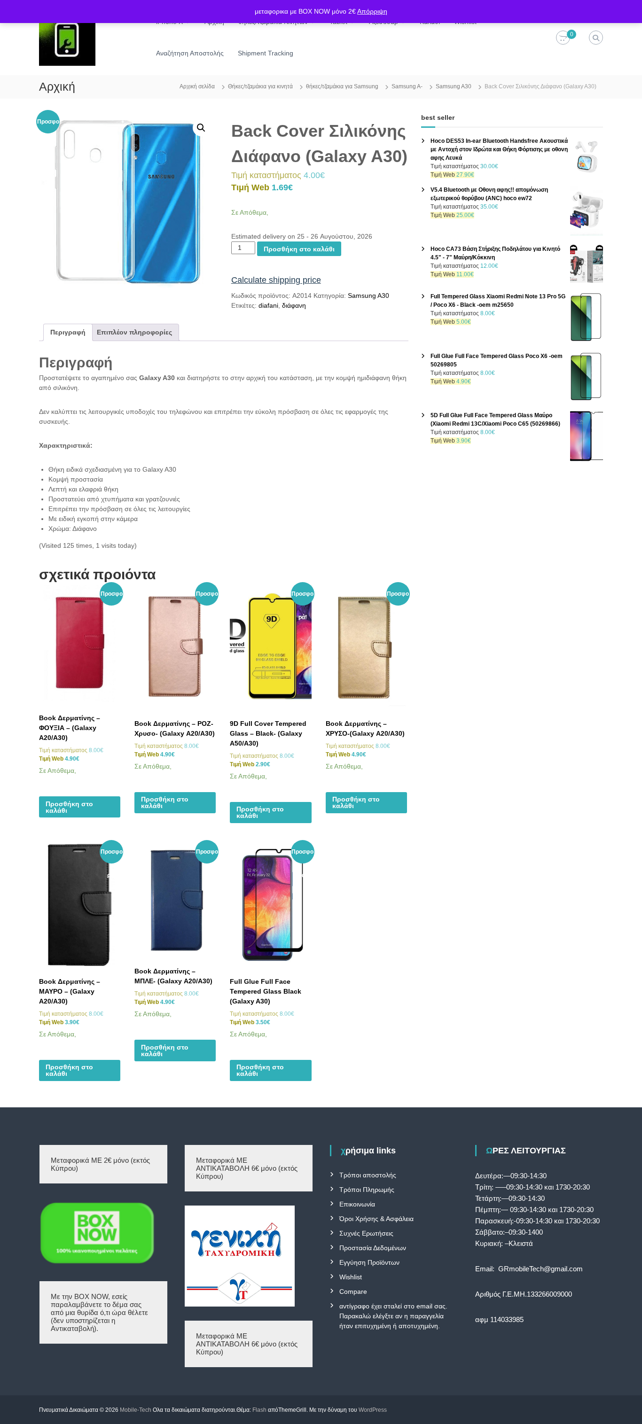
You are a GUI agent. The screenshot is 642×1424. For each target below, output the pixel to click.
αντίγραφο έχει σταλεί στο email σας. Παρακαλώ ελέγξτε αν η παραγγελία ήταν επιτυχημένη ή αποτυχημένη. (393, 1316)
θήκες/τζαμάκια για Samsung (342, 86)
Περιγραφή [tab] (68, 332)
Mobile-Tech (135, 1410)
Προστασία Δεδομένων (372, 1248)
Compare (353, 1291)
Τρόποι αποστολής (367, 1175)
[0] (563, 38)
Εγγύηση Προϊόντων (369, 1262)
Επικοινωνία (357, 1204)
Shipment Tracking (265, 53)
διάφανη (294, 305)
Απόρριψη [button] (372, 11)
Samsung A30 (453, 86)
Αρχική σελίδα (197, 86)
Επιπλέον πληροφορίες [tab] (134, 332)
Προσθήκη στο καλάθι (299, 249)
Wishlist (350, 1277)
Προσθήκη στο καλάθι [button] (69, 807)
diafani (268, 305)
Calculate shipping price (276, 280)
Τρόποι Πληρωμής (366, 1189)
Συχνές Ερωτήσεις (366, 1233)
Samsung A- (407, 86)
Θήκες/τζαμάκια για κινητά (260, 86)
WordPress (373, 1410)
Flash (259, 1410)
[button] (201, 127)
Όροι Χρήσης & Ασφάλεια (376, 1218)
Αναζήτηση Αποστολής (190, 53)
